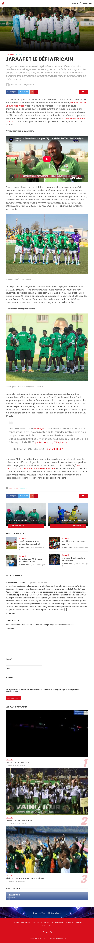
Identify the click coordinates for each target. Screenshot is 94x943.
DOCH (63, 938)
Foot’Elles (37, 922)
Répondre (11, 613)
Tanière (78, 922)
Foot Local (10, 54)
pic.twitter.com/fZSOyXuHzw (51, 442)
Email (9, 668)
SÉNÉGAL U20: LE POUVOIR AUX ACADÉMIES (25, 878)
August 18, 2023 (55, 449)
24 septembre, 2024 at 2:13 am (37, 583)
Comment (10, 628)
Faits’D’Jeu (26, 922)
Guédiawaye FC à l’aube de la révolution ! (30, 560)
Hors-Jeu (48, 922)
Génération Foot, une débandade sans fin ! (29, 542)
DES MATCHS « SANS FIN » (17, 762)
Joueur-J (58, 922)
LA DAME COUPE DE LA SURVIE (19, 820)
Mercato (18, 54)
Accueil (15, 922)
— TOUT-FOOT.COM (15, 582)
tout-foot (17, 85)
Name (9, 659)
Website (9, 677)
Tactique (68, 922)
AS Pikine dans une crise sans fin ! (73, 542)
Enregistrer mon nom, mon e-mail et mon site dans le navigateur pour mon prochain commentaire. (43, 690)
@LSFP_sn (39, 428)
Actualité (22, 538)
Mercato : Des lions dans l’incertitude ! (73, 559)
